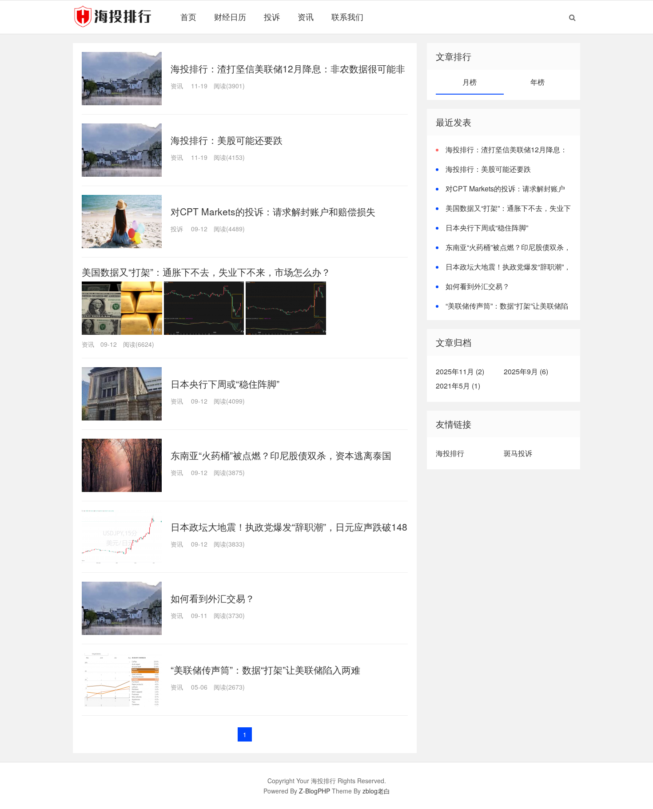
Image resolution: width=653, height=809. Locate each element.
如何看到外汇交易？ (213, 598)
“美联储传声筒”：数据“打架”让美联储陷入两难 (265, 669)
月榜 (469, 82)
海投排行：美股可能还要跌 (227, 140)
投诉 (272, 16)
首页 (188, 16)
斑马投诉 (518, 453)
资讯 (306, 16)
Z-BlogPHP (314, 790)
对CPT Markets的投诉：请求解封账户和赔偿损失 (273, 211)
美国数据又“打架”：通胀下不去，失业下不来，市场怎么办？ (206, 271)
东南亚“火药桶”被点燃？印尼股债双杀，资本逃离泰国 (281, 455)
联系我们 (347, 16)
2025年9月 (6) (526, 371)
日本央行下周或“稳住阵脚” (225, 383)
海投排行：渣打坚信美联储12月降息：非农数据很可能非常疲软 (501, 154)
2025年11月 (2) (460, 371)
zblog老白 (376, 790)
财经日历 (230, 16)
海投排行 (450, 453)
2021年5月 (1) (458, 386)
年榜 (537, 82)
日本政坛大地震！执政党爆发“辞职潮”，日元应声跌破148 (289, 526)
